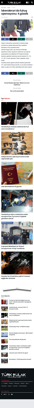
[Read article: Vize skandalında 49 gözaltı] (17, 173)
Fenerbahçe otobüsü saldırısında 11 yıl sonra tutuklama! (20, 314)
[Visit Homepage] (14, 2)
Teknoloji (3, 386)
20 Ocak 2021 (4, 17)
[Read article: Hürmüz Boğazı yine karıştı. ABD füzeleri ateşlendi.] (4, 334)
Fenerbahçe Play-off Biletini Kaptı (19, 326)
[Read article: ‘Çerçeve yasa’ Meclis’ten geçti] (4, 354)
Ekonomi (17, 383)
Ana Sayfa (3, 7)
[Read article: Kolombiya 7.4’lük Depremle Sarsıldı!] (4, 361)
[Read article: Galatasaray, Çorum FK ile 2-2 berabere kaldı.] (4, 309)
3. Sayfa (13, 7)
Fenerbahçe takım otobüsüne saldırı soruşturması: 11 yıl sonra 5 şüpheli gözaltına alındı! (14, 216)
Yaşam (8, 7)
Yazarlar (15, 386)
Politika (6, 383)
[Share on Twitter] (13, 39)
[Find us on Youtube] (12, 394)
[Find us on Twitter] (5, 394)
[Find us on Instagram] (8, 394)
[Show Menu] (2, 2)
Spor (27, 383)
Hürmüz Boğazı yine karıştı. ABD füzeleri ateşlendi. (21, 334)
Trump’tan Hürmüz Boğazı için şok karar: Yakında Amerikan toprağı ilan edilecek (20, 301)
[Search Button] (32, 2)
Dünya (22, 383)
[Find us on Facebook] (1, 394)
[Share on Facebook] (5, 39)
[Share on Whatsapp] (21, 39)
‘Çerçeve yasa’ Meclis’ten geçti (18, 353)
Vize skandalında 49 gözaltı (11, 186)
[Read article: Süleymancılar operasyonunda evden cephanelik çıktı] (17, 143)
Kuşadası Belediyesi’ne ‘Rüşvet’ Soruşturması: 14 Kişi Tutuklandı (12, 247)
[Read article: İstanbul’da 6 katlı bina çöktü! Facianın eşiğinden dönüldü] (17, 263)
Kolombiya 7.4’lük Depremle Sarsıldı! (20, 359)
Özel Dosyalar (23, 386)
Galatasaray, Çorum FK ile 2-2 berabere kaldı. (18, 308)
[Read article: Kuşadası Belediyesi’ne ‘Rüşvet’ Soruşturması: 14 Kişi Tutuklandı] (17, 233)
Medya (11, 383)
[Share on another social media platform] (29, 39)
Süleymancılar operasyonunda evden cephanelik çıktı (20, 321)
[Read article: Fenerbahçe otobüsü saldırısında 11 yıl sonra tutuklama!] (17, 113)
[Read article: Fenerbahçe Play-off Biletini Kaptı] (4, 328)
